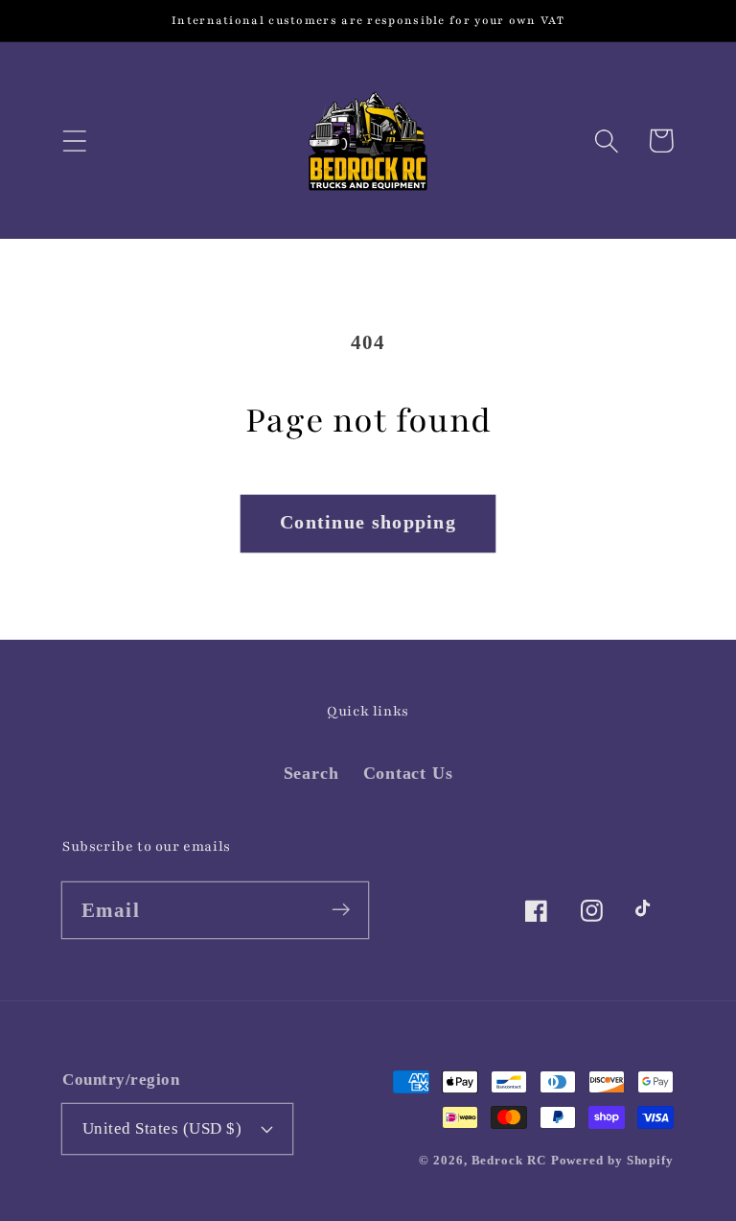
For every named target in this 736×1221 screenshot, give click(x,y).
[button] (74, 140)
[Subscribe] (340, 909)
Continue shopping (368, 522)
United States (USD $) (162, 1128)
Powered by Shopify (612, 1160)
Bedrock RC (509, 1160)
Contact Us (408, 773)
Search (311, 773)
